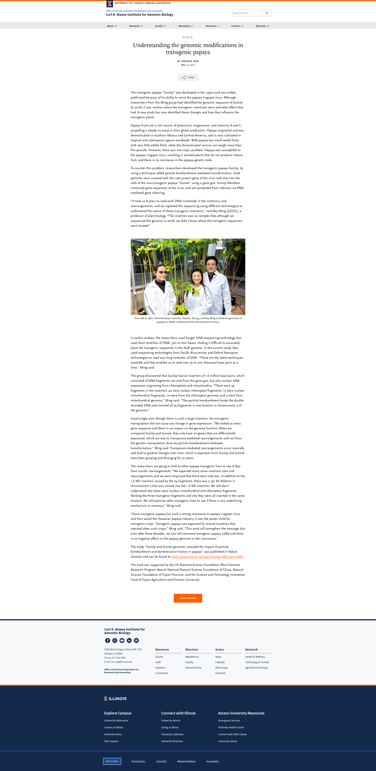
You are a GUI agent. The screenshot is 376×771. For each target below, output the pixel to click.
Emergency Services (229, 720)
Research (134, 26)
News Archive (188, 598)
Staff (158, 662)
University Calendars (172, 734)
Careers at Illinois (113, 727)
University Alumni (170, 720)
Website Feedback (186, 761)
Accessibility (213, 761)
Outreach (211, 26)
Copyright (161, 761)
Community (161, 673)
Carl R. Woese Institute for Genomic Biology (139, 14)
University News (113, 734)
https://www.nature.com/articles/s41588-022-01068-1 (207, 557)
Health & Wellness (255, 657)
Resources (184, 26)
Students (160, 668)
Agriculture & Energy (256, 668)
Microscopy (221, 668)
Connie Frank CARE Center (232, 734)
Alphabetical (192, 657)
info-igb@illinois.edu (121, 662)
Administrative (193, 668)
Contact (235, 26)
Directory (261, 26)
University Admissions (116, 720)
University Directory (172, 741)
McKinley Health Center (231, 727)
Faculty (159, 26)
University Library (227, 741)
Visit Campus (111, 741)
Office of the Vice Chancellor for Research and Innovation (134, 10)
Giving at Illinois (170, 727)
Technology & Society (257, 662)
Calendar (220, 662)
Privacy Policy (138, 761)
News (186, 37)
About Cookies (112, 761)
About (110, 26)
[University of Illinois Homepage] (115, 699)
